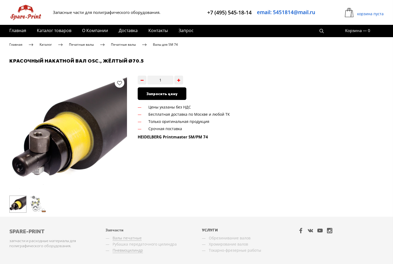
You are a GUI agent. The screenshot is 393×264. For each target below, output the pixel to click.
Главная (17, 30)
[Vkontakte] (310, 230)
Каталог (46, 44)
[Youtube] (320, 230)
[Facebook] (300, 230)
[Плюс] (178, 80)
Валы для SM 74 (165, 44)
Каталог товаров (54, 30)
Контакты (158, 30)
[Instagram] (329, 230)
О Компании (95, 30)
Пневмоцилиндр (128, 250)
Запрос (186, 30)
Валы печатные (127, 237)
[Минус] (142, 80)
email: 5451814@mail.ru (286, 12)
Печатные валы (81, 44)
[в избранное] (119, 83)
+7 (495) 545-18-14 (229, 12)
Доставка (128, 30)
